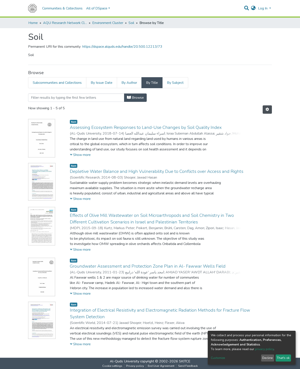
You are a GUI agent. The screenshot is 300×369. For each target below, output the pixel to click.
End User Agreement (161, 366)
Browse (137, 97)
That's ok (283, 358)
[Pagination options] (267, 109)
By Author (129, 82)
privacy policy (264, 349)
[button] (253, 8)
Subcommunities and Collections (57, 82)
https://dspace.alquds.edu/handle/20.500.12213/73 (122, 46)
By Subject (175, 82)
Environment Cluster (107, 22)
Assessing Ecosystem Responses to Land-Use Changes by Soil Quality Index (146, 127)
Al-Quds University (124, 361)
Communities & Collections (62, 8)
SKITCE (184, 361)
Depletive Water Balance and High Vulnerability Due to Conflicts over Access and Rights (156, 171)
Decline (267, 358)
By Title (152, 82)
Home (33, 22)
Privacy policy (135, 366)
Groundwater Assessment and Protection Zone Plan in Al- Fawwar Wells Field (148, 266)
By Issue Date (101, 82)
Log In (263, 8)
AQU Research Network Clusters (65, 22)
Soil (131, 22)
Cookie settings (112, 366)
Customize (218, 358)
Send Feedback (188, 366)
